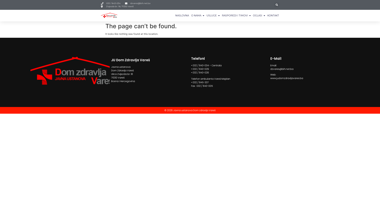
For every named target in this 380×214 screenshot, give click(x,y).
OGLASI (257, 15)
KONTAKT (273, 15)
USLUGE (211, 15)
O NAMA (196, 15)
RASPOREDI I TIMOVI (235, 15)
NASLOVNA (182, 15)
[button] (276, 5)
